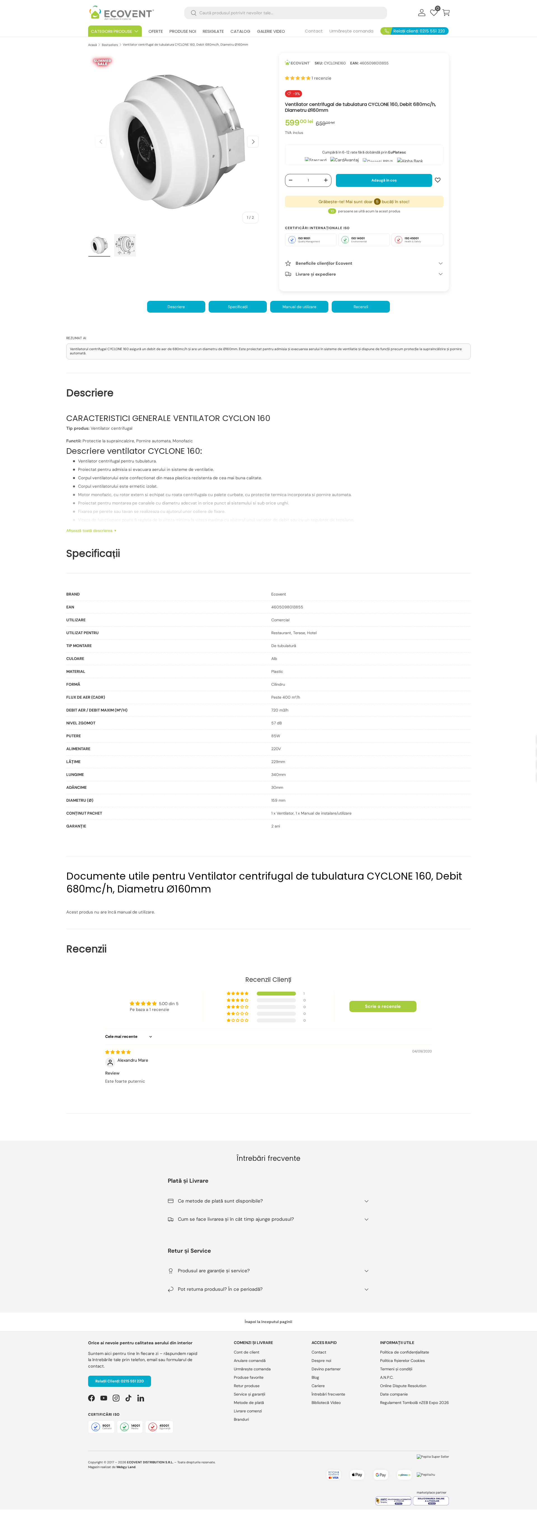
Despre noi (321, 1360)
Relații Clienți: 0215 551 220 (119, 1381)
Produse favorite (248, 1377)
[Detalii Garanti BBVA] (378, 160)
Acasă (92, 45)
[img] (118, 1052)
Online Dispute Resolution (403, 1385)
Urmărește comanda (351, 31)
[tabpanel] (268, 710)
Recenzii (361, 306)
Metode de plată (249, 1402)
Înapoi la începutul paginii (268, 1321)
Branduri (241, 1419)
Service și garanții (249, 1394)
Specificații (238, 306)
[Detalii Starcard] (315, 160)
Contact (314, 31)
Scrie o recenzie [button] (383, 1006)
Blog (315, 1377)
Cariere (318, 1385)
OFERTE (156, 31)
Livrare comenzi (248, 1410)
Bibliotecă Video (326, 1402)
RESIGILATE (213, 31)
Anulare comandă (250, 1360)
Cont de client (246, 1352)
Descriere (176, 306)
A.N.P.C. (387, 1377)
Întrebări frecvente (328, 1394)
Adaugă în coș (384, 180)
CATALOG (240, 31)
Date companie (394, 1394)
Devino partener (326, 1368)
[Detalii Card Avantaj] (344, 160)
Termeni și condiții (396, 1368)
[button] (446, 13)
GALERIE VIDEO (271, 31)
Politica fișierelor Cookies (402, 1360)
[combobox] (285, 13)
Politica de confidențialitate (404, 1352)
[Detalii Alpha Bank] (410, 160)
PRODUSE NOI (182, 31)
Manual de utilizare (299, 306)
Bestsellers (110, 45)
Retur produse (247, 1385)
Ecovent (278, 594)
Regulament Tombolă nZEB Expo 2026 (414, 1402)
